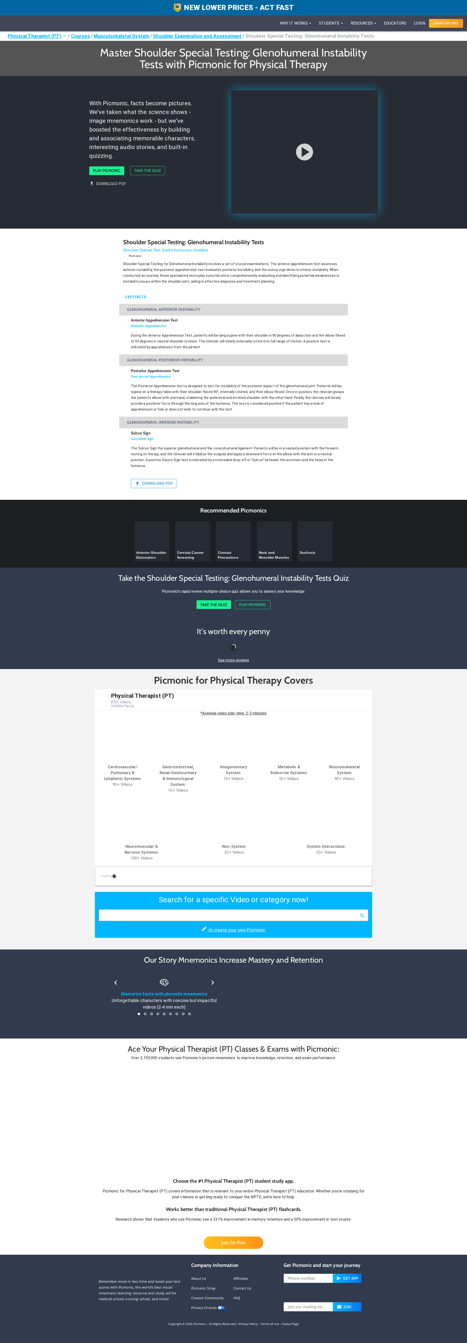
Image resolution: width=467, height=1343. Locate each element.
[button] (233, 1119)
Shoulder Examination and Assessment (197, 36)
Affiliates (241, 1278)
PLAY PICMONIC (106, 170)
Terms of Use (269, 1324)
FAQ (237, 1298)
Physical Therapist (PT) (34, 36)
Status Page (290, 1324)
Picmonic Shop (203, 1288)
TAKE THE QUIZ (147, 170)
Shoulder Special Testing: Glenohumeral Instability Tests (309, 36)
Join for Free (233, 1242)
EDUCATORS (395, 23)
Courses (80, 36)
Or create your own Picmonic (236, 929)
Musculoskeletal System (121, 36)
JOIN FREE (446, 23)
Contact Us (242, 1288)
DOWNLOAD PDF (111, 183)
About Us (198, 1278)
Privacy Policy (248, 1324)
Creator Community (207, 1298)
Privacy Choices (204, 1307)
